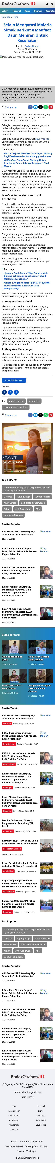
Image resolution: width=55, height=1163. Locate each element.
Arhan (7, 508)
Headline (7, 811)
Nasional (17, 11)
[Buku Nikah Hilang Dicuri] (14, 647)
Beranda (6, 16)
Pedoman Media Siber (31, 1141)
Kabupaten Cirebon (12, 849)
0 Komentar (11, 107)
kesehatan (34, 401)
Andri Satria (10, 502)
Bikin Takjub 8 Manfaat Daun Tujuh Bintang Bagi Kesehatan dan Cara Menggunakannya (28, 155)
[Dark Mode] (47, 4)
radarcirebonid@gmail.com (27, 1092)
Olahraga (38, 11)
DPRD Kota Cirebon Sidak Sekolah (38, 658)
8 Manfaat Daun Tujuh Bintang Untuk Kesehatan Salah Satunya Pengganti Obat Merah (26, 163)
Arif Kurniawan (23, 508)
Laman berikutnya (13, 380)
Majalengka (8, 891)
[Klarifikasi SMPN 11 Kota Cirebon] (14, 676)
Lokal (4, 11)
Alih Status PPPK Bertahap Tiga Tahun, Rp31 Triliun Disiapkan (19, 533)
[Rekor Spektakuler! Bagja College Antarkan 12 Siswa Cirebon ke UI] (46, 868)
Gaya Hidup (41, 1125)
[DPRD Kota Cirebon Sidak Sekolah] (40, 647)
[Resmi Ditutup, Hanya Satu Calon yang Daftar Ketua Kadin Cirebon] (46, 845)
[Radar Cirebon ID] (18, 4)
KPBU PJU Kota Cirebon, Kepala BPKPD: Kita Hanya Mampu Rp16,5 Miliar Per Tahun (18, 570)
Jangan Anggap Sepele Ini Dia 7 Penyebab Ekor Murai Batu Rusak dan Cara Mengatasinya (26, 285)
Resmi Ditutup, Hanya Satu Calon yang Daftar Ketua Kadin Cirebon (20, 842)
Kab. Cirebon (14, 1115)
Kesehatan (41, 1120)
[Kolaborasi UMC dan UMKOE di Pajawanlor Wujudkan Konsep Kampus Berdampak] (46, 905)
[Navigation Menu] (51, 4)
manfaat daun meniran (15, 407)
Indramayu (8, 831)
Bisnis (27, 11)
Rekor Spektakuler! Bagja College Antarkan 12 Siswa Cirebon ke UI (20, 864)
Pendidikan (8, 871)
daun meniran (42, 138)
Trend (15, 16)
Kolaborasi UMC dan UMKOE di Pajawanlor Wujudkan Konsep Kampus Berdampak (18, 903)
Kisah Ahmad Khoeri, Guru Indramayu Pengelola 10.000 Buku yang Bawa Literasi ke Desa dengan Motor (20, 613)
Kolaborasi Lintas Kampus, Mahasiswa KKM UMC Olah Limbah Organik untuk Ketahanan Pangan (16, 591)
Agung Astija (23, 496)
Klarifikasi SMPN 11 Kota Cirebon (12, 687)
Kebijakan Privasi (14, 1146)
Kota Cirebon (9, 744)
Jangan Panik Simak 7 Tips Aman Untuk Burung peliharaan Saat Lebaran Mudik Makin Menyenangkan (26, 276)
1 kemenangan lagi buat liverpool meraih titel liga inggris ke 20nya (27, 489)
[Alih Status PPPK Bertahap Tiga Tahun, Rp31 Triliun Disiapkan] (46, 536)
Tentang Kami (31, 1146)
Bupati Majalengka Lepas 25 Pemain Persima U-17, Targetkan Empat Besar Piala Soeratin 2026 (19, 883)
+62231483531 (27, 1097)
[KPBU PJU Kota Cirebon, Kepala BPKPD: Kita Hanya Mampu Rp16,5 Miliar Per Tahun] (46, 572)
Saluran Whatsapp (26, 1151)
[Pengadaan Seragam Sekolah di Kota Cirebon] (40, 676)
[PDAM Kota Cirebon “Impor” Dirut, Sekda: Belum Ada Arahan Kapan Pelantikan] (46, 553)
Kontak (44, 1146)
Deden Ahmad (32, 46)
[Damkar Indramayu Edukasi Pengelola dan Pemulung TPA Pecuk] (46, 825)
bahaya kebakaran (13, 515)
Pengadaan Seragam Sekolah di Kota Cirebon (39, 688)
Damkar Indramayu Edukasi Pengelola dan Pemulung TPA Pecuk (17, 823)
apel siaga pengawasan (33, 502)
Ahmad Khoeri (42, 496)
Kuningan (7, 787)
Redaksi (14, 1141)
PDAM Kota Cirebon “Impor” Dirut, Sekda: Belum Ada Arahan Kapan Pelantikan (19, 551)
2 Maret (8, 496)
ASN (38, 508)
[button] (5, 11)
